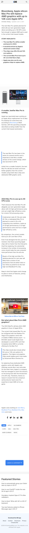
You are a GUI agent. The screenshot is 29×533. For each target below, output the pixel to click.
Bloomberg (13, 122)
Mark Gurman (6, 432)
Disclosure (17, 520)
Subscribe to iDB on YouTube (14, 316)
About (4, 520)
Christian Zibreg (6, 21)
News (15, 432)
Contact (10, 520)
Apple (9, 425)
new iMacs (21, 408)
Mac (9, 429)
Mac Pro (16, 429)
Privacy (24, 520)
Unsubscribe (14, 522)
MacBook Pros (6, 410)
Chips (4, 429)
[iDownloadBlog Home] (15, 2)
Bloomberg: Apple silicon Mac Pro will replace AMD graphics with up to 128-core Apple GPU (14, 15)
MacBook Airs (16, 410)
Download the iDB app (14, 518)
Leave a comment (13, 463)
